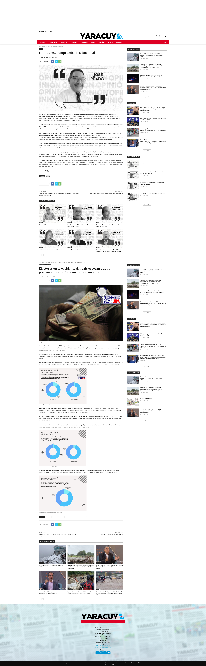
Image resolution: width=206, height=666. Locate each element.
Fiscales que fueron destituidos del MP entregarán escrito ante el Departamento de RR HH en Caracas (153, 130)
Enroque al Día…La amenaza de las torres (50, 224)
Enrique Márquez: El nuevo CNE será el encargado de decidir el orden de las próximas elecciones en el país (153, 87)
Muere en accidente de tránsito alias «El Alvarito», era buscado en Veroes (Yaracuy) (152, 76)
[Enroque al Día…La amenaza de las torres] (52, 213)
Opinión (44, 46)
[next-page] (43, 255)
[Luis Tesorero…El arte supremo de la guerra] (52, 238)
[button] (165, 42)
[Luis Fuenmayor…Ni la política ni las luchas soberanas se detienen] (81, 213)
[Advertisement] (48, 11)
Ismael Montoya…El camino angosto (77, 249)
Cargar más (146, 97)
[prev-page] (40, 255)
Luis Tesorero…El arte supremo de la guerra (50, 249)
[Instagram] (159, 36)
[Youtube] (165, 36)
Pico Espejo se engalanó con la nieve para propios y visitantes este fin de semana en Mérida (151, 55)
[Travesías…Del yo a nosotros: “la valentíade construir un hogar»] (109, 213)
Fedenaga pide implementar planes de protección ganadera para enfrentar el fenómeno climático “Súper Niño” (151, 66)
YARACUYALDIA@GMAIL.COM (103, 647)
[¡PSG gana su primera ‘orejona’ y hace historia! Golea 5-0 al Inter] (133, 121)
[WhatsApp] (59, 61)
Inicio (40, 46)
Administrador (44, 57)
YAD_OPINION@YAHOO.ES (103, 646)
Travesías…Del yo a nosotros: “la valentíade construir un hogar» (107, 225)
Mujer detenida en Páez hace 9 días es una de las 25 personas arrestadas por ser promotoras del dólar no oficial (153, 109)
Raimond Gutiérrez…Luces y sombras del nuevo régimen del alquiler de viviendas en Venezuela (108, 250)
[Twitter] (162, 36)
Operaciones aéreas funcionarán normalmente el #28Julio (106, 193)
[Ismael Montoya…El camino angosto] (81, 238)
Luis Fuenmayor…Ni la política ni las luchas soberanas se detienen (79, 225)
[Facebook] (156, 36)
